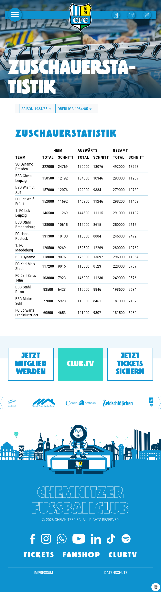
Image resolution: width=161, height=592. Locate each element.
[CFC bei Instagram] (46, 539)
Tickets (39, 555)
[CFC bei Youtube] (78, 539)
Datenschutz (115, 572)
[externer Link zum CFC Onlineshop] (132, 15)
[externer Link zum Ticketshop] (117, 15)
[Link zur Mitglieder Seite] (148, 15)
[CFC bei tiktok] (111, 539)
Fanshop (81, 555)
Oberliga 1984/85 (73, 108)
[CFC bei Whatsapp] (62, 539)
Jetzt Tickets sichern (130, 364)
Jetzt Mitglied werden (31, 364)
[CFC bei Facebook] (32, 539)
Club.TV (80, 364)
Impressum (43, 572)
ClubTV (123, 555)
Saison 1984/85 (34, 108)
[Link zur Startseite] (80, 30)
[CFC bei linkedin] (96, 539)
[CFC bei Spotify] (126, 539)
